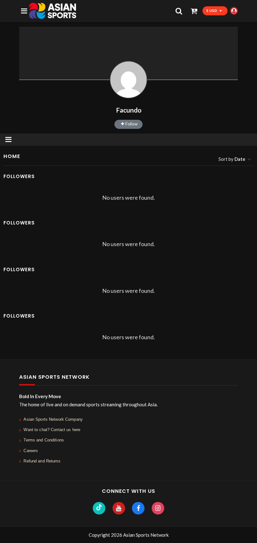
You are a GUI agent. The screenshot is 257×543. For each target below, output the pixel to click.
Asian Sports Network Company (53, 419)
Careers (31, 450)
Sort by (231, 159)
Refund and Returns (42, 461)
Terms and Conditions (44, 440)
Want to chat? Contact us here (52, 429)
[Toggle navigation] (8, 139)
